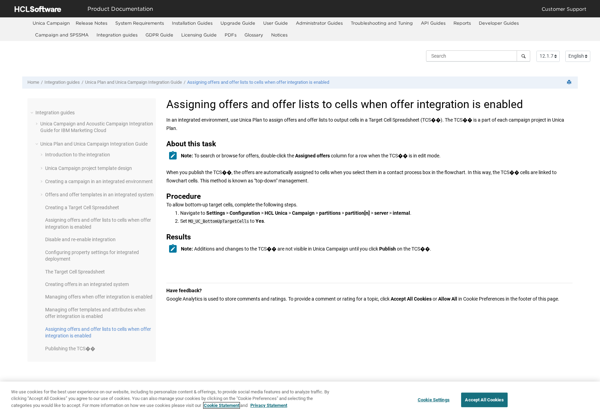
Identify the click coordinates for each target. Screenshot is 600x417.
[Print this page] (569, 82)
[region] (300, 399)
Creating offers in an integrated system (87, 284)
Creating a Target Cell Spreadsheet (82, 207)
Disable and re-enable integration (80, 239)
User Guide (275, 23)
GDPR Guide (159, 34)
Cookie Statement (221, 405)
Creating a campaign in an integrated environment (99, 181)
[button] (32, 112)
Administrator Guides (319, 23)
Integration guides (117, 34)
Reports (462, 23)
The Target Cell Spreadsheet (75, 272)
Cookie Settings (434, 399)
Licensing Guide (199, 34)
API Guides (433, 23)
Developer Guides (499, 23)
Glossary (253, 34)
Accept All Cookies (484, 399)
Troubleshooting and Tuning (382, 23)
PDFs (230, 34)
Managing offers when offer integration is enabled (98, 297)
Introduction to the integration (77, 154)
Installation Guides (192, 23)
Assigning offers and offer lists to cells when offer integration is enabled (258, 82)
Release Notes (91, 23)
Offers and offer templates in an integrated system (99, 194)
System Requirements (139, 23)
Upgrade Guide (237, 23)
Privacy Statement (268, 405)
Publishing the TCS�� (70, 348)
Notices (279, 34)
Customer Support (564, 8)
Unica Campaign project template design (88, 168)
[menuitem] (51, 23)
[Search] (523, 56)
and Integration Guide (133, 82)
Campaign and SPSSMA (62, 34)
